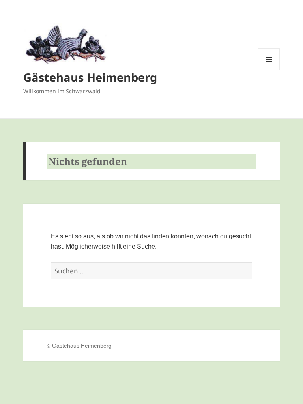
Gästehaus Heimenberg (90, 77)
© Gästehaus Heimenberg (79, 345)
